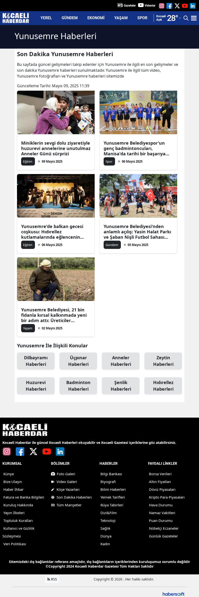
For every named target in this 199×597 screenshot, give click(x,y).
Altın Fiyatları (160, 481)
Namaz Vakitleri (162, 512)
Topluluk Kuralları (18, 520)
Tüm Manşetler (69, 504)
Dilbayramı (36, 361)
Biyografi (108, 481)
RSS (53, 579)
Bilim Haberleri (113, 489)
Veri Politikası (14, 543)
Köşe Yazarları (68, 489)
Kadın (105, 543)
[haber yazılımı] (173, 593)
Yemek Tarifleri (112, 497)
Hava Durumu (161, 504)
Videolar (150, 5)
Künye (8, 473)
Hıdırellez (163, 385)
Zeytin (163, 361)
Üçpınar (78, 361)
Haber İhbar (13, 489)
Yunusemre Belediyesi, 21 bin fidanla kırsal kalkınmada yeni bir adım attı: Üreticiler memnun (54, 315)
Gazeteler (130, 5)
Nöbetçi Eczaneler (164, 528)
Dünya (105, 536)
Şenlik (121, 385)
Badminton (78, 385)
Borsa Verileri (160, 473)
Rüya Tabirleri (111, 504)
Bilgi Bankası (111, 473)
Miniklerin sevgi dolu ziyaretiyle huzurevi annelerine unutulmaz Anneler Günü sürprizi (56, 148)
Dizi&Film (108, 512)
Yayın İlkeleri (14, 512)
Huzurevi (36, 385)
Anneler (121, 361)
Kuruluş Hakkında (18, 504)
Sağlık (105, 528)
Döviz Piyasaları (162, 489)
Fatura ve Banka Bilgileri (23, 497)
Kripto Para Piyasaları (167, 497)
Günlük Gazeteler (163, 536)
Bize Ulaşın (12, 481)
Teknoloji (108, 520)
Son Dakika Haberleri (74, 497)
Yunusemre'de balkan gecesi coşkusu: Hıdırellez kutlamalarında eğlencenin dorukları (52, 232)
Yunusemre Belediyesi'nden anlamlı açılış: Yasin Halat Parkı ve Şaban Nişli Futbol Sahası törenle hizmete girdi (137, 232)
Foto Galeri (66, 473)
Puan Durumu (161, 520)
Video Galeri (67, 481)
